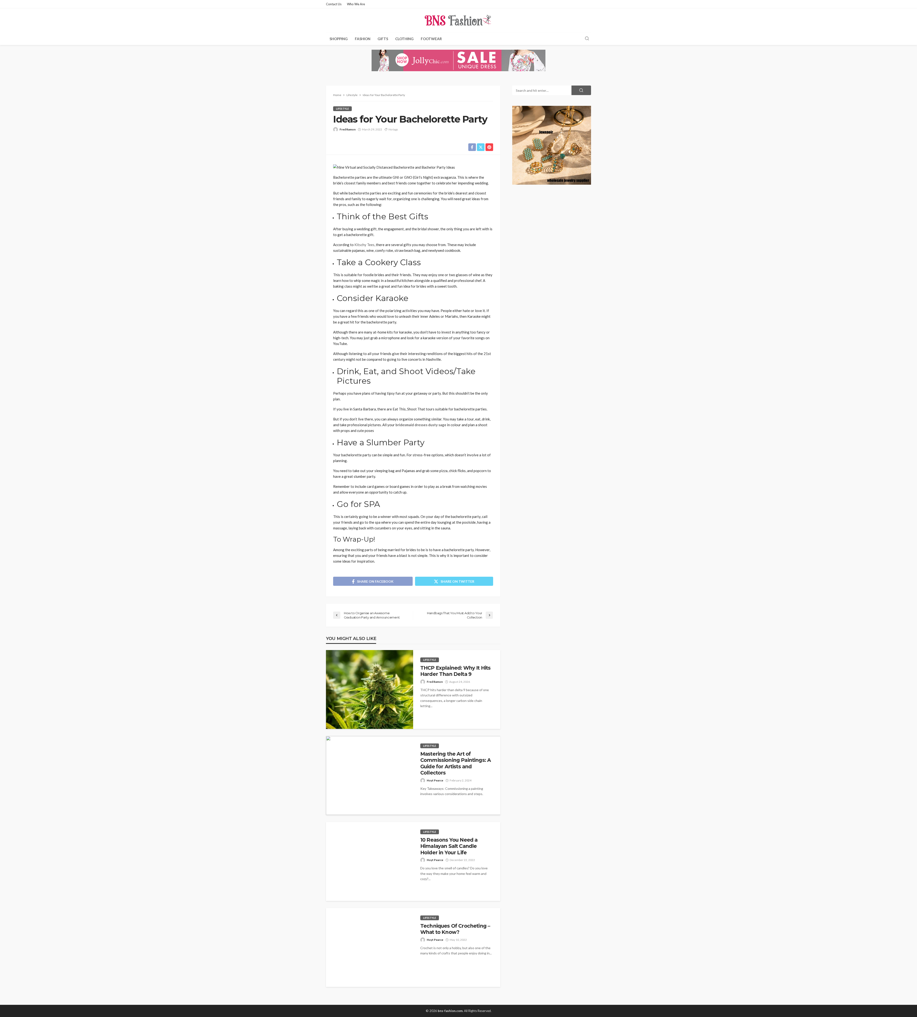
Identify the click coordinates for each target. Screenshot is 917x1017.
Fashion (362, 39)
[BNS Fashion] (458, 20)
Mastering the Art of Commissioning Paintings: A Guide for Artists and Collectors (455, 763)
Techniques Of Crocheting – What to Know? (455, 929)
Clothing (404, 39)
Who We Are (356, 4)
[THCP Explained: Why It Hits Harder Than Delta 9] (369, 689)
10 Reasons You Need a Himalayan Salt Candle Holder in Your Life (448, 846)
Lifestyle (342, 108)
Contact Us (333, 4)
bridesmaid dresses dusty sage (420, 425)
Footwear (431, 39)
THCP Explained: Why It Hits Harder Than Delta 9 (455, 671)
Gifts (383, 39)
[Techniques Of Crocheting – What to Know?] (369, 947)
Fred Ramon (348, 129)
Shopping (339, 39)
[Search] (587, 38)
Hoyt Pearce (435, 780)
